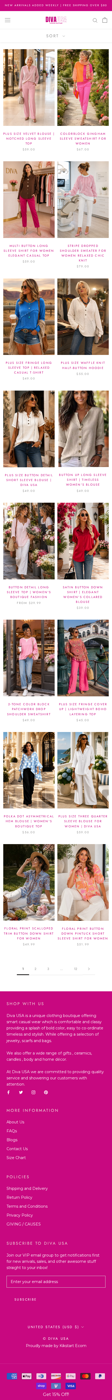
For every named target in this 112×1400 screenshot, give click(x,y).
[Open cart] (104, 20)
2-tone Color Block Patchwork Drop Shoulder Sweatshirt (29, 709)
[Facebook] (8, 1092)
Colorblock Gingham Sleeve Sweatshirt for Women (83, 139)
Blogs (12, 1139)
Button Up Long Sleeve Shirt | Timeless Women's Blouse (83, 480)
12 (75, 968)
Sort (53, 36)
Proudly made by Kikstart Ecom (56, 1345)
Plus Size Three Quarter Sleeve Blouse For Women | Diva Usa (83, 821)
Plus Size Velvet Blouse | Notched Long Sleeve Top (29, 139)
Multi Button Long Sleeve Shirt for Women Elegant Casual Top (29, 251)
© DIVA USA (56, 1338)
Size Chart (16, 1157)
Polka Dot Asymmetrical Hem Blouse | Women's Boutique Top (29, 821)
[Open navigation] (7, 20)
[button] (55, 1394)
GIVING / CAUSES (24, 1224)
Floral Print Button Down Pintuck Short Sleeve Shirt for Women (83, 933)
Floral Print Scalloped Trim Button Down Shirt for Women (29, 933)
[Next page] (89, 969)
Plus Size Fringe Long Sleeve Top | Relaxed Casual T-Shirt (29, 368)
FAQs (12, 1131)
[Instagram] (33, 1092)
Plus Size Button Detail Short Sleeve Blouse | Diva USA (29, 480)
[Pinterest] (46, 1092)
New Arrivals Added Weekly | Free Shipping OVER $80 (56, 5)
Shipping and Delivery (27, 1188)
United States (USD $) (53, 1327)
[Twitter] (21, 1092)
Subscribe (25, 1299)
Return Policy (19, 1197)
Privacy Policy (20, 1215)
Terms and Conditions (27, 1206)
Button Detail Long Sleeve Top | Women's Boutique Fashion (29, 592)
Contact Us (17, 1148)
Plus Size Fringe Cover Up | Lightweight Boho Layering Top (83, 709)
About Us (15, 1122)
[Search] (95, 20)
